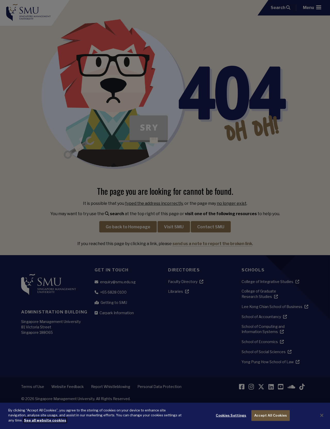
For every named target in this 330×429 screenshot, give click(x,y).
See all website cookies (45, 420)
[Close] (321, 415)
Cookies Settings (231, 415)
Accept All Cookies (270, 415)
